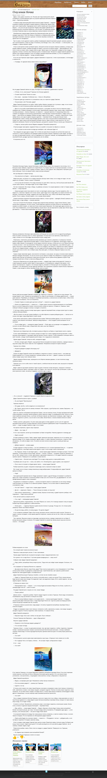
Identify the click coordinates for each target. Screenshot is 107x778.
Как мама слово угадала (83, 196)
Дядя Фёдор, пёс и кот (82, 156)
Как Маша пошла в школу (83, 194)
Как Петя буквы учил (82, 187)
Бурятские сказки (35, 9)
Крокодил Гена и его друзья (84, 165)
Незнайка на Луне (81, 154)
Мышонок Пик (80, 174)
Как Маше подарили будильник (82, 190)
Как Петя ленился (81, 184)
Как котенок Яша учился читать (83, 200)
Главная (14, 9)
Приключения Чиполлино (83, 161)
